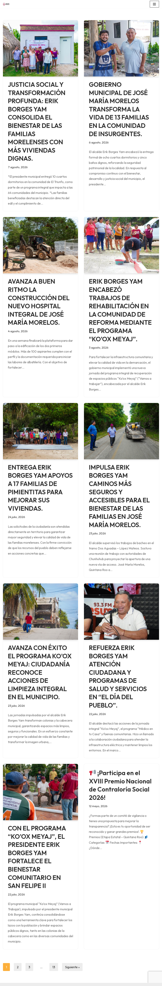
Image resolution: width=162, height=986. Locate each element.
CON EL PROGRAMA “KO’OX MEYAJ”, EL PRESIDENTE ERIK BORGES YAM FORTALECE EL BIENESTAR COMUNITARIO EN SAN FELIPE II (37, 857)
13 (53, 967)
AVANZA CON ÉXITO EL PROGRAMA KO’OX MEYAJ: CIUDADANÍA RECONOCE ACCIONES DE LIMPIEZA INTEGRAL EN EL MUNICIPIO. (40, 672)
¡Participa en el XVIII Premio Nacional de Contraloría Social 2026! (120, 785)
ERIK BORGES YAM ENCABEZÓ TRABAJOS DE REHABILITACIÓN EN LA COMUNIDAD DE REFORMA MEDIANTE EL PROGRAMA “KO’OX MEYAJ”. (120, 310)
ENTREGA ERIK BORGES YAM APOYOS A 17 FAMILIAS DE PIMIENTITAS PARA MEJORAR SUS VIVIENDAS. (40, 487)
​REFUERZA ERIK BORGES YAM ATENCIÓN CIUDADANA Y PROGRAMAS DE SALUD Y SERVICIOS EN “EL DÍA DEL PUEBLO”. (118, 676)
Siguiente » (72, 967)
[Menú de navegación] (154, 4)
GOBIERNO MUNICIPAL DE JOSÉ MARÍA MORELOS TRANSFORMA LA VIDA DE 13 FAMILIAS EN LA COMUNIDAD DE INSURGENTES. (119, 109)
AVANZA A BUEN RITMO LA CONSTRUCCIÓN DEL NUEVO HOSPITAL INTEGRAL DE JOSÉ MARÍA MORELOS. (39, 301)
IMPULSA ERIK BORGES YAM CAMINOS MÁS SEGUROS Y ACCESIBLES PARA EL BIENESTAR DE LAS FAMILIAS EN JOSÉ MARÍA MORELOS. (119, 496)
